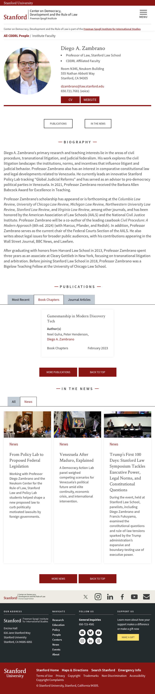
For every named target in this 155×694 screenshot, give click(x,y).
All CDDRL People (16, 36)
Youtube (98, 632)
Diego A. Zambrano (60, 339)
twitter (85, 596)
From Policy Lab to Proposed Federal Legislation (27, 487)
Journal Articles (79, 299)
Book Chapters (48, 299)
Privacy (60, 676)
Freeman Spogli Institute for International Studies (112, 29)
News (28, 401)
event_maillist (146, 596)
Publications (58, 123)
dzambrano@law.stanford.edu (82, 86)
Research (58, 620)
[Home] (70, 14)
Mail (82, 632)
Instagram (82, 641)
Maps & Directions (75, 670)
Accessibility (137, 676)
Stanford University (18, 2)
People (56, 634)
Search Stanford (103, 670)
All (14, 401)
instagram (98, 596)
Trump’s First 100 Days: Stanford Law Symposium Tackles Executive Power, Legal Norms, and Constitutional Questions (127, 487)
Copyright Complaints (50, 680)
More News (58, 578)
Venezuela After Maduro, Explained (77, 487)
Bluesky (90, 632)
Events (56, 649)
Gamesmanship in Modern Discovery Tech (77, 333)
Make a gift (128, 637)
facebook (122, 596)
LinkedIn (90, 641)
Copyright (74, 676)
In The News (98, 123)
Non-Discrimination (114, 676)
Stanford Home (47, 670)
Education (58, 625)
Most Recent (20, 299)
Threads (98, 641)
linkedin (110, 596)
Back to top (97, 372)
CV (70, 99)
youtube (134, 596)
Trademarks (91, 676)
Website (90, 99)
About (55, 654)
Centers (57, 639)
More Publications (58, 372)
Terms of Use (44, 676)
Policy (56, 630)
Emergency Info (129, 670)
